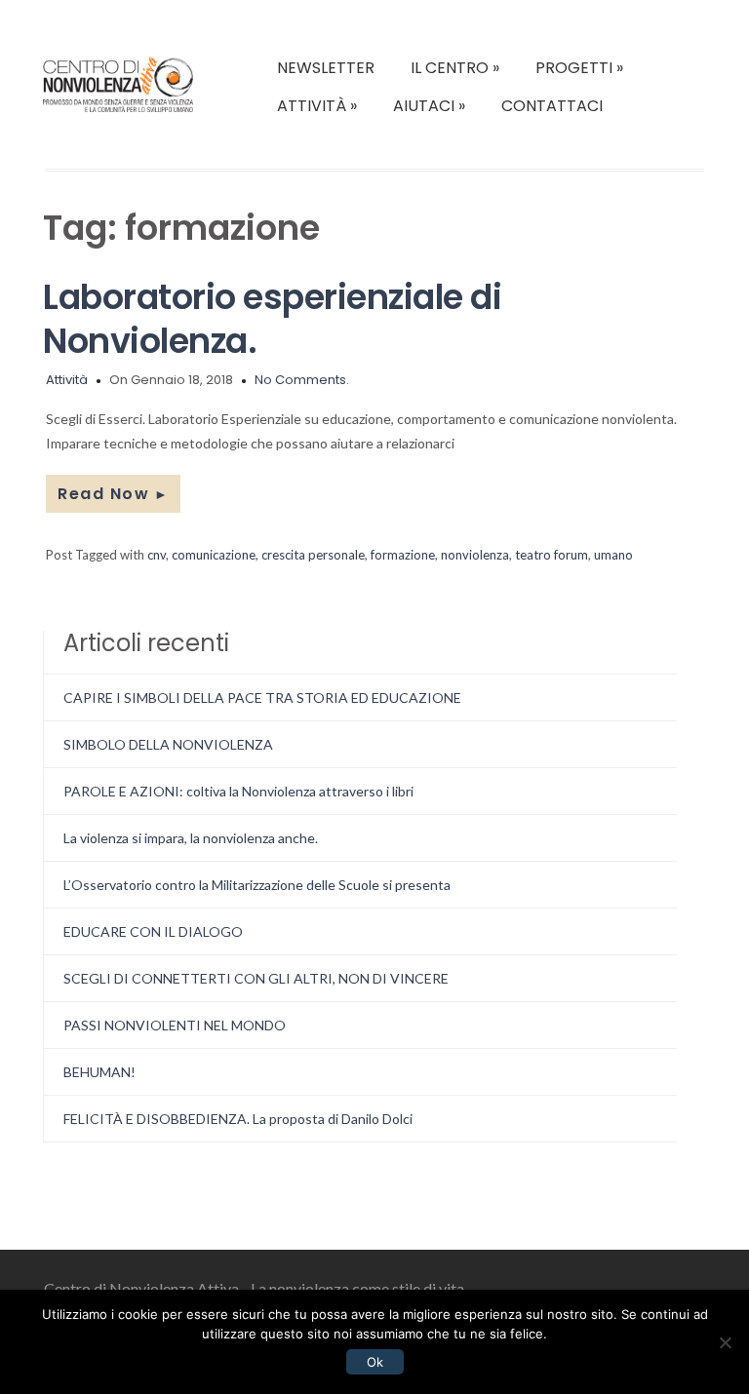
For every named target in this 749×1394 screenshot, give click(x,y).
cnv (156, 554)
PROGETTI (579, 68)
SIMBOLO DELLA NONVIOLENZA (168, 744)
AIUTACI (429, 106)
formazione (403, 554)
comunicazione (214, 554)
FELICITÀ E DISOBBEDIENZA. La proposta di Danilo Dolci (238, 1118)
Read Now (113, 494)
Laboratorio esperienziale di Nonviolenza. (272, 319)
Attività (67, 379)
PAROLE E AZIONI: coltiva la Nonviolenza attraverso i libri (238, 791)
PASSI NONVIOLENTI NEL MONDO (174, 1025)
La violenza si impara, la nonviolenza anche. (190, 838)
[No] (724, 1342)
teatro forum (551, 554)
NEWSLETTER (325, 68)
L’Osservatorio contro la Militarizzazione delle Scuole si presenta (257, 884)
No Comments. (302, 379)
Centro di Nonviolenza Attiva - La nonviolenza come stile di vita (254, 1288)
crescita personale (313, 554)
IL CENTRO (455, 68)
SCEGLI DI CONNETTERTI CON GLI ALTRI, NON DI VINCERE (256, 978)
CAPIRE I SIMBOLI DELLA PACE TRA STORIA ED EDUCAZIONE (262, 697)
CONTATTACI (552, 106)
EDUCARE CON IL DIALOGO (153, 931)
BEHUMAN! (99, 1072)
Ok (375, 1362)
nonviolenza (475, 554)
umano (613, 554)
